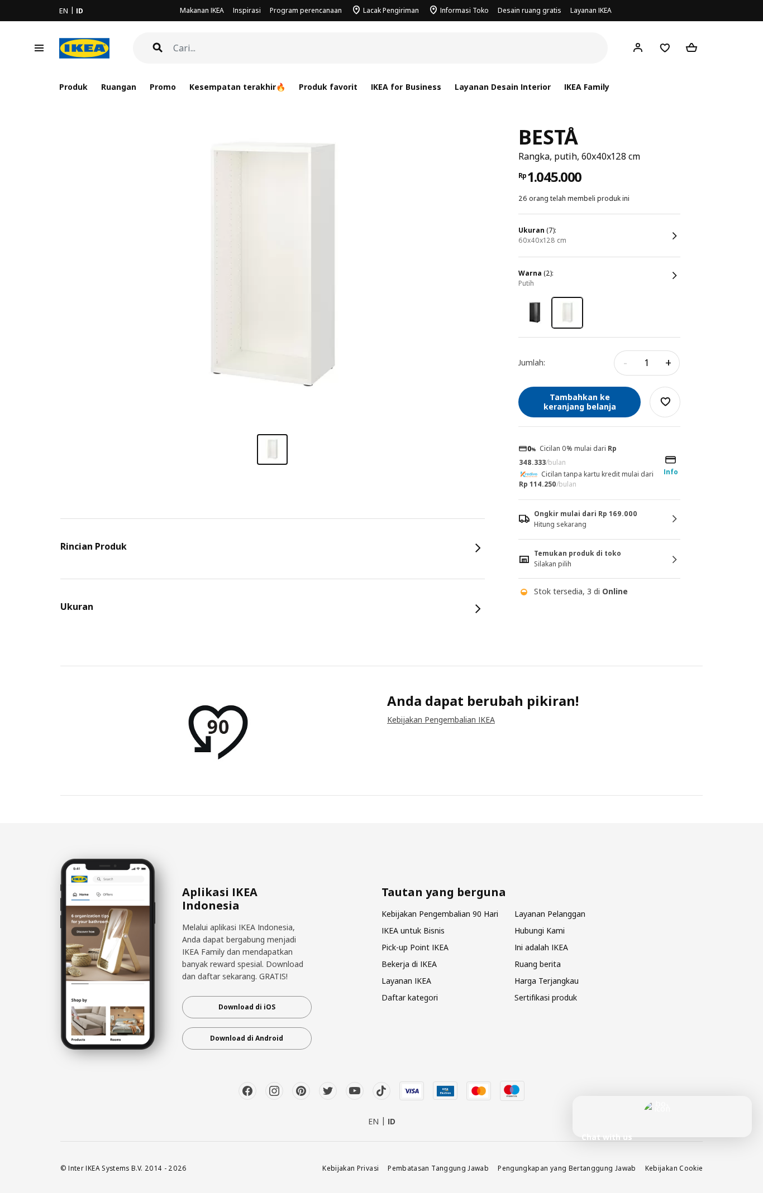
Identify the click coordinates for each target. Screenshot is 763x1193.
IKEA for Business (406, 86)
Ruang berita (537, 964)
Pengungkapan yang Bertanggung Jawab (567, 1167)
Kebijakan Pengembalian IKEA (441, 719)
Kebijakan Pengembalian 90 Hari (440, 913)
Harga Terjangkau (546, 980)
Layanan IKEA (591, 10)
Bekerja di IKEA (409, 964)
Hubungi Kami (539, 930)
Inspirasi (247, 10)
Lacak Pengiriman (391, 10)
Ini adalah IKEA (541, 947)
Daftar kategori (410, 997)
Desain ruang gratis (529, 10)
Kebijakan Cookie (674, 1167)
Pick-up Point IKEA (415, 947)
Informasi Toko (464, 10)
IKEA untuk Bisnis (413, 930)
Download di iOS (246, 1007)
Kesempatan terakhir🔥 (237, 86)
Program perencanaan (306, 10)
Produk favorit (328, 86)
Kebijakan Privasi (350, 1167)
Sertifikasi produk (545, 997)
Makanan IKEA (202, 10)
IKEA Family (586, 86)
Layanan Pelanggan (549, 913)
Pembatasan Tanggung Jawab (438, 1167)
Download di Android (246, 1038)
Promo (163, 86)
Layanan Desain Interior (503, 86)
